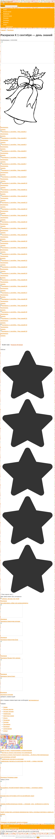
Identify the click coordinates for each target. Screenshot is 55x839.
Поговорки (6, 18)
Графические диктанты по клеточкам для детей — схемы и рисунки (22, 761)
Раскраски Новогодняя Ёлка (9, 639)
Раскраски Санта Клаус (8, 676)
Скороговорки (9, 26)
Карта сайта (6, 825)
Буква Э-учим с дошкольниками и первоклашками (16, 750)
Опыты (5, 718)
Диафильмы (6, 13)
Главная (3, 30)
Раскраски (5, 22)
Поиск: (3, 6)
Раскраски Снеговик (7, 694)
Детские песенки (8, 711)
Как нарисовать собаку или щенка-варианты (14, 603)
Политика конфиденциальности (11, 828)
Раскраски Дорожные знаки (9, 777)
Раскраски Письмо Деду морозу (10, 658)
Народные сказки (7, 16)
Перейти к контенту (7, 1)
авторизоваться (34, 700)
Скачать (3, 129)
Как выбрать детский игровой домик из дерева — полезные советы (22, 787)
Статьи (5, 24)
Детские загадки (7, 11)
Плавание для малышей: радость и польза (14, 822)
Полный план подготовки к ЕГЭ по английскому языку (17, 795)
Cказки (5, 9)
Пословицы (6, 20)
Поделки (6, 722)
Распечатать (4, 127)
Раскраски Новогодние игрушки (10, 621)
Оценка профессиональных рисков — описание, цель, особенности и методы (25, 804)
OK (38, 837)
